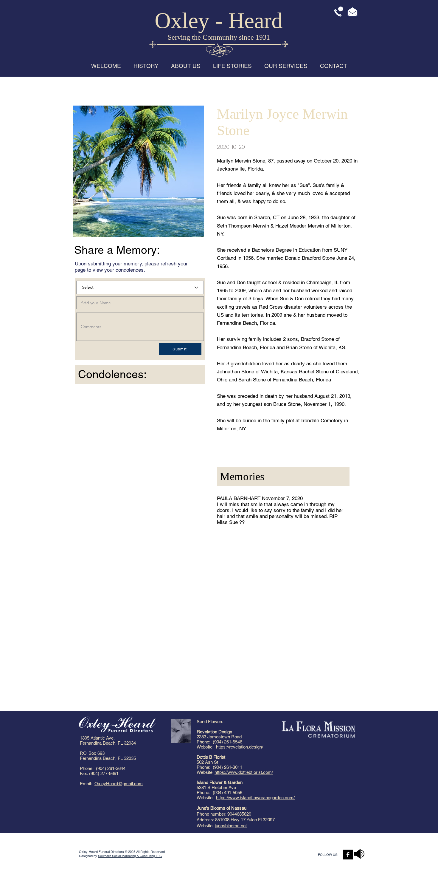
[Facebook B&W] (348, 854)
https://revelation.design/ (239, 746)
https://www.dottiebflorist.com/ (244, 772)
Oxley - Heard (219, 20)
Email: (87, 783)
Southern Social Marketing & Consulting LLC (130, 856)
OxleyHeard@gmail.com (118, 783)
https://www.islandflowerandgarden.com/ (255, 797)
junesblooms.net (231, 825)
